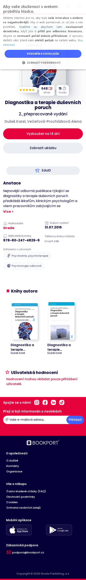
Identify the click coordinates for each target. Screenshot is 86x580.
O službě (12, 461)
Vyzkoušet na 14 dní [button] (43, 133)
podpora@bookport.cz (28, 552)
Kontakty (12, 466)
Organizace (14, 471)
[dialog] (43, 34)
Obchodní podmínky (20, 497)
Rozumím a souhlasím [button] (43, 53)
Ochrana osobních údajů (23, 508)
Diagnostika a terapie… (22, 347)
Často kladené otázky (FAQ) (26, 491)
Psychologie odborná (26, 266)
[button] (43, 170)
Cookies (12, 502)
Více (7, 211)
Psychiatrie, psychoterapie (30, 256)
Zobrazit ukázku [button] (43, 148)
